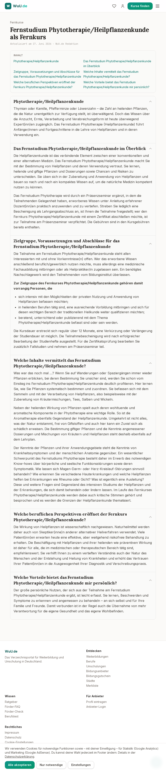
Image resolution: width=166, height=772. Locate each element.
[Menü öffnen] (157, 6)
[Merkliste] (114, 6)
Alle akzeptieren (19, 765)
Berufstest (11, 716)
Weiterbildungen (97, 656)
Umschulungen (96, 666)
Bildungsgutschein (98, 676)
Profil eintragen (96, 701)
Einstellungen (81, 765)
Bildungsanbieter (97, 671)
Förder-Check (14, 711)
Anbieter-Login (96, 706)
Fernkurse (16, 22)
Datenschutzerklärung (19, 756)
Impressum (12, 732)
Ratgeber (11, 701)
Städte (90, 680)
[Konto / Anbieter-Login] (122, 6)
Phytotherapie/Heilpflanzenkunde (36, 61)
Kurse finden (140, 6)
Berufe (90, 661)
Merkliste (92, 685)
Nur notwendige (51, 765)
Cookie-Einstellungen (19, 742)
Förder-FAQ (12, 706)
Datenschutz (13, 737)
